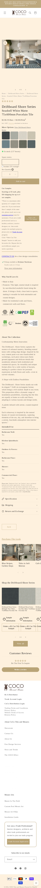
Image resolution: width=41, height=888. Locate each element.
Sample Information (9, 619)
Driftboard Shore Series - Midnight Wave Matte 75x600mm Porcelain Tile (9, 608)
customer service (7, 215)
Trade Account (17, 232)
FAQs (7, 783)
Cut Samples (6, 188)
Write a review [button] (20, 670)
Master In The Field (12, 801)
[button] (4, 12)
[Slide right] (25, 89)
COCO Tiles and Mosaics (16, 887)
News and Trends (11, 750)
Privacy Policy (10, 710)
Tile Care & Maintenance (14, 788)
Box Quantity (7, 169)
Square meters (7, 157)
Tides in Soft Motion (24, 564)
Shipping (11, 123)
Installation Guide (11, 817)
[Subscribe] (33, 859)
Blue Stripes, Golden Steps (7, 564)
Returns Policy (10, 715)
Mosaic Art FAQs (11, 812)
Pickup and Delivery (12, 778)
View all (20, 644)
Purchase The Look (11, 539)
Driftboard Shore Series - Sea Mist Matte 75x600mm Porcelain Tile (27, 608)
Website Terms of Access (14, 712)
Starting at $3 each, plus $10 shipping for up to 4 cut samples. (11, 194)
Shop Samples (10, 772)
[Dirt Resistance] (12, 312)
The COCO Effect (11, 755)
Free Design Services (13, 744)
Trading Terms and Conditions (16, 708)
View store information (13, 268)
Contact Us (9, 733)
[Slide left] (15, 89)
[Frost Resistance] (5, 312)
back (9, 527)
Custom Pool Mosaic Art (14, 806)
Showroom (9, 728)
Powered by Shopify (31, 887)
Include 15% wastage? (11, 166)
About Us (8, 739)
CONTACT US (8, 256)
